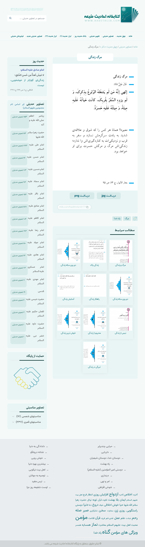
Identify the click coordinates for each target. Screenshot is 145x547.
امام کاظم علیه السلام (36, 220)
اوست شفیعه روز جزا (37, 487)
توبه (95, 500)
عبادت (128, 518)
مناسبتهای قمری (32, 422)
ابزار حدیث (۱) (65, 36)
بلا (117, 499)
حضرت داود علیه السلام (35, 326)
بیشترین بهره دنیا (37, 464)
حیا (121, 504)
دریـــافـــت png (82, 196)
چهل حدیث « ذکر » (108, 47)
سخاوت (110, 510)
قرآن (97, 518)
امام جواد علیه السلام (36, 244)
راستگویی (132, 510)
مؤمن (81, 517)
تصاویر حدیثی (108, 36)
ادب (121, 494)
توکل (89, 500)
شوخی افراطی (105, 487)
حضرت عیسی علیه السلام (35, 301)
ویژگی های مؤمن (124, 532)
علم (123, 518)
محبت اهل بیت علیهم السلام (122, 525)
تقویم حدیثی (94, 36)
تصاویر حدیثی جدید (34, 36)
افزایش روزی (101, 494)
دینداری (105, 475)
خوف (101, 505)
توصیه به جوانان (37, 475)
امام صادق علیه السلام (36, 208)
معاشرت (102, 525)
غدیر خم (110, 518)
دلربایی (105, 452)
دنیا (85, 505)
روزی (122, 510)
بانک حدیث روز (80, 36)
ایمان (123, 499)
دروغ (95, 504)
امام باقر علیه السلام (36, 196)
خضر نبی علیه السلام (35, 338)
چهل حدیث (121, 36)
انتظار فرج (88, 495)
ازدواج (113, 494)
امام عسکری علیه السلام (36, 269)
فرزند (103, 518)
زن (116, 510)
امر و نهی (105, 481)
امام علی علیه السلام (36, 147)
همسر (78, 525)
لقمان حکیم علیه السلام (35, 314)
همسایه (86, 524)
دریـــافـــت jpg (109, 196)
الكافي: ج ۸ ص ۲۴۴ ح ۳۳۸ (21, 90)
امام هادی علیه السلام (35, 257)
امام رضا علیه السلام (36, 232)
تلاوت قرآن (102, 500)
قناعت (91, 518)
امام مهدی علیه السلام (35, 281)
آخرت (135, 495)
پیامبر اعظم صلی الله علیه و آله (36, 120)
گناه (106, 532)
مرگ (127, 218)
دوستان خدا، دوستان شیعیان (105, 458)
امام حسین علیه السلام (36, 171)
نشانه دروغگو (37, 452)
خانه (130, 36)
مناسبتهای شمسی (31, 416)
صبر (86, 510)
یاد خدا (117, 218)
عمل (117, 518)
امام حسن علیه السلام (35, 159)
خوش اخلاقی (111, 504)
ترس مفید (37, 481)
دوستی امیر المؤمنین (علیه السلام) (105, 470)
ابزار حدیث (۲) (51, 36)
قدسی (41, 291)
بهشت (111, 499)
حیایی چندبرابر (105, 446)
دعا (90, 505)
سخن (102, 510)
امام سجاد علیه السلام (36, 183)
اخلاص (128, 494)
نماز (95, 524)
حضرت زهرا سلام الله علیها (36, 135)
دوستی (79, 505)
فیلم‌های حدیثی (17, 36)
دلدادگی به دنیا (37, 446)
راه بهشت (105, 464)
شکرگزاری (93, 510)
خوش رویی (37, 458)
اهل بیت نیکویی (37, 470)
